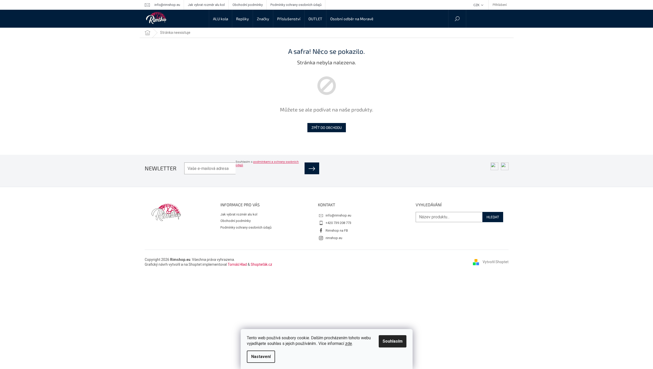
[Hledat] (457, 19)
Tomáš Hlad (237, 264)
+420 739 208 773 (338, 223)
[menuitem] (220, 19)
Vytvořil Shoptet (496, 262)
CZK (476, 5)
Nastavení (261, 356)
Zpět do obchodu (326, 127)
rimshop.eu (334, 238)
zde (348, 343)
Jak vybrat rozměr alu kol (206, 5)
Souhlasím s (267, 163)
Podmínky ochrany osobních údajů (295, 5)
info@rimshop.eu (338, 215)
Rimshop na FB (337, 230)
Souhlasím (393, 341)
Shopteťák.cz (261, 264)
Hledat (492, 217)
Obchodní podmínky (247, 5)
